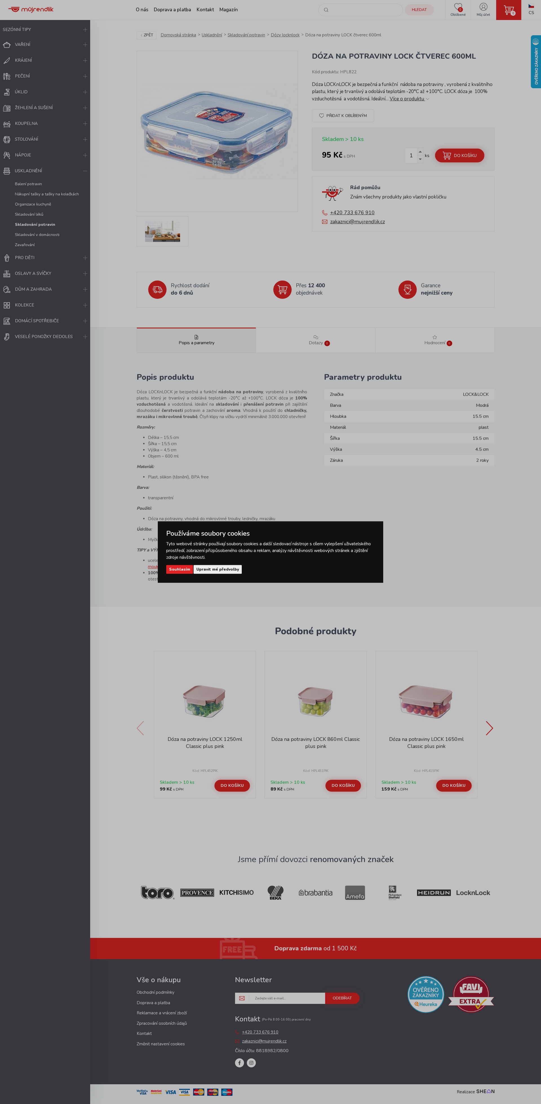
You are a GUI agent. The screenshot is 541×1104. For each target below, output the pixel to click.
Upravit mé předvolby (217, 569)
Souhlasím (179, 569)
